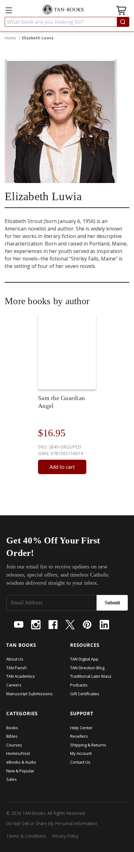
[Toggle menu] (8, 10)
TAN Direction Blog (87, 668)
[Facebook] (53, 624)
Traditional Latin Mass (91, 676)
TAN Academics (20, 676)
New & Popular (20, 771)
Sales (11, 779)
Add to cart (62, 466)
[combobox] (67, 22)
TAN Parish (16, 668)
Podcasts (79, 685)
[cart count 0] (121, 11)
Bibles (12, 736)
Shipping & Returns (88, 745)
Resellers (79, 736)
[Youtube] (18, 624)
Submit (112, 602)
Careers (14, 685)
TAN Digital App (84, 659)
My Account (81, 753)
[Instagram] (36, 624)
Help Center (81, 728)
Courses (14, 745)
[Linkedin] (104, 624)
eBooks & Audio (21, 762)
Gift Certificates (84, 693)
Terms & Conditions (26, 836)
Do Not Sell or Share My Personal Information (51, 823)
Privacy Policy (65, 836)
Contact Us (80, 762)
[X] (70, 624)
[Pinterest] (87, 624)
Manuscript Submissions (29, 693)
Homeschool (18, 753)
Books (12, 728)
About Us (14, 659)
